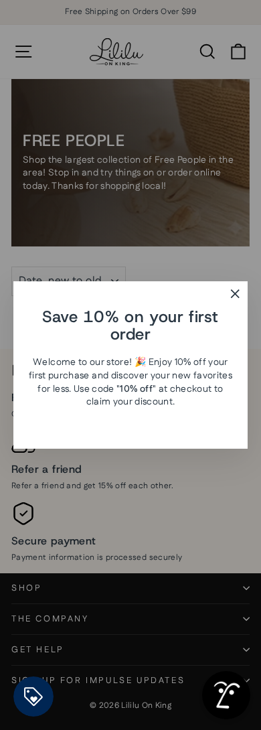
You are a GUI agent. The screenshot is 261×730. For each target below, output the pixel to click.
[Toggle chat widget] (226, 695)
